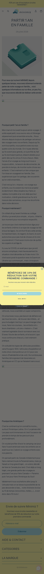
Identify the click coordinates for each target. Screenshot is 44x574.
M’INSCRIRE (22, 293)
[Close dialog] (42, 269)
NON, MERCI (22, 298)
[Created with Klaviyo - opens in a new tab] (22, 306)
